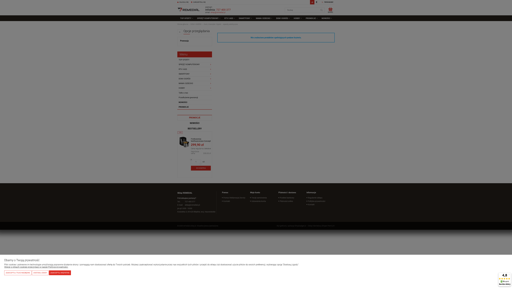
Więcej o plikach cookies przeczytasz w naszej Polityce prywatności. (36, 267)
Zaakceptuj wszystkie (59, 273)
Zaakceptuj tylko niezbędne (18, 273)
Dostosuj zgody (40, 273)
